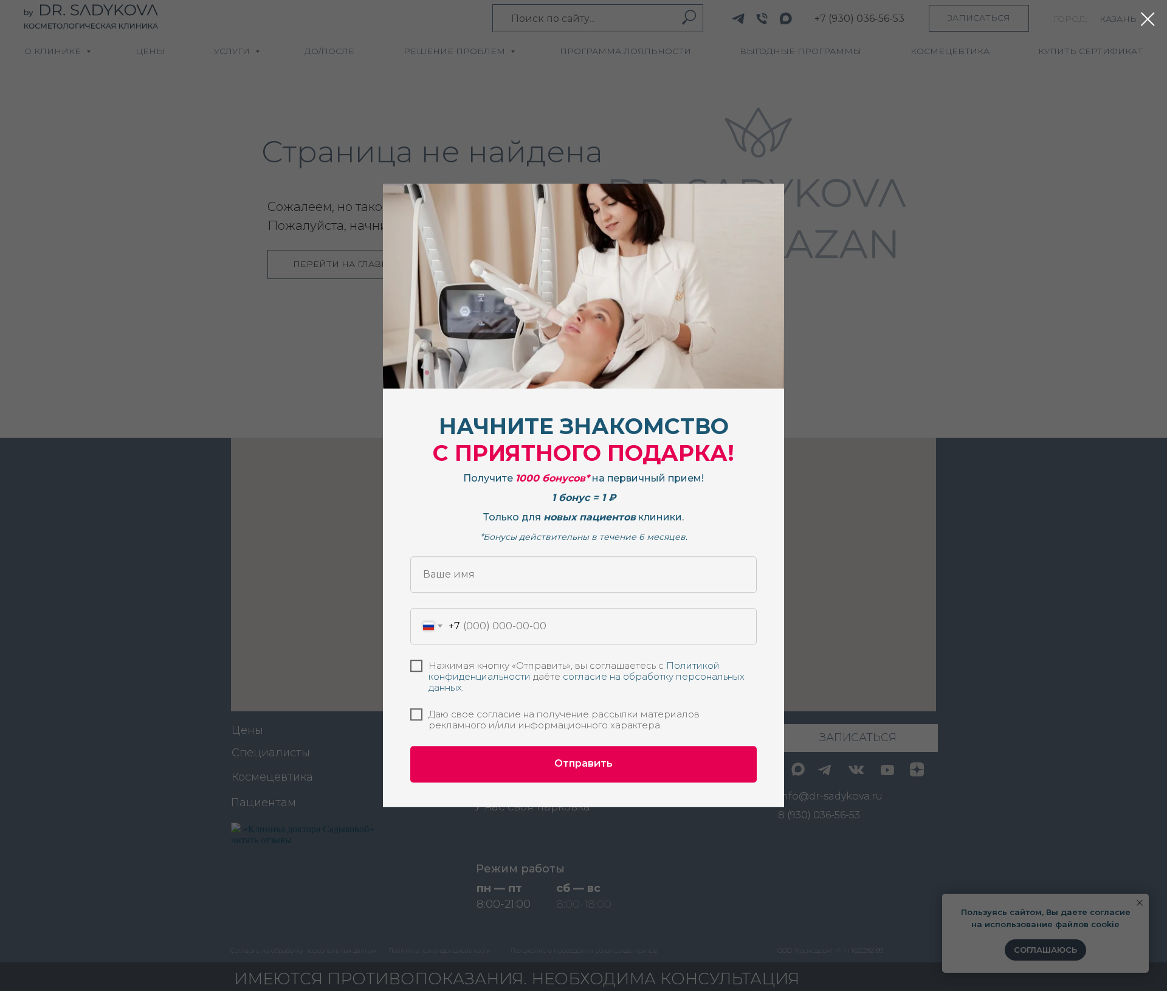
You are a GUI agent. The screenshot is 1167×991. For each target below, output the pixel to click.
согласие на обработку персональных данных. (587, 682)
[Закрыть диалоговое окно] (1148, 19)
